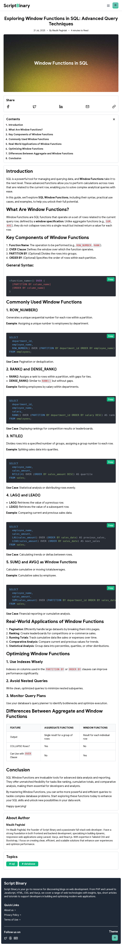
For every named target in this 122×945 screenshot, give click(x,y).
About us (9, 910)
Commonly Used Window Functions (29, 139)
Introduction (16, 124)
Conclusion (15, 158)
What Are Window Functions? (26, 129)
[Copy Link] (114, 106)
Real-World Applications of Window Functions (35, 144)
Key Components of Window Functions (31, 134)
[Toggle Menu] (108, 5)
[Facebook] (8, 106)
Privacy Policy (11, 914)
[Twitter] (34, 106)
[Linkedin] (61, 106)
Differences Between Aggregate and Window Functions (41, 153)
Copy (110, 279)
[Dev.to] (16, 938)
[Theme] (115, 5)
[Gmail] (87, 106)
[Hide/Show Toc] (114, 119)
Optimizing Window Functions (26, 148)
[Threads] (10, 938)
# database (28, 863)
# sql (12, 863)
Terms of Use (11, 919)
